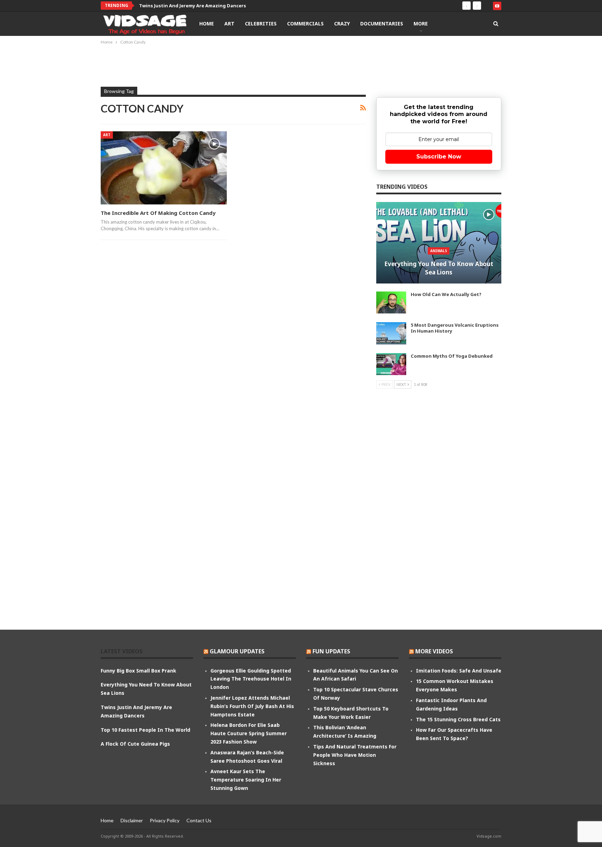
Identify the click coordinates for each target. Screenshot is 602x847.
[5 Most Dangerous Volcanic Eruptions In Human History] (391, 333)
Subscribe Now (438, 156)
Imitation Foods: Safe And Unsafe (458, 670)
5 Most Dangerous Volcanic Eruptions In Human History (455, 328)
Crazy (342, 23)
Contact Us (198, 820)
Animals (438, 250)
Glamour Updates (237, 651)
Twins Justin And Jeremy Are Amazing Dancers (192, 5)
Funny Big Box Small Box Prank (138, 670)
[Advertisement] (301, 65)
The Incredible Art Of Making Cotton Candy (158, 212)
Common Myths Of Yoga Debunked (452, 356)
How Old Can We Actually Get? (446, 294)
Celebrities (261, 23)
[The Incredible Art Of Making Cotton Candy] (164, 167)
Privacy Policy (164, 820)
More (421, 23)
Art (229, 23)
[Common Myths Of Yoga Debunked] (391, 364)
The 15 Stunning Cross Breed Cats (458, 719)
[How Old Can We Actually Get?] (391, 303)
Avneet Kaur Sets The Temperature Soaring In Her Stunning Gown (245, 779)
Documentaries (381, 23)
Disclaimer (132, 820)
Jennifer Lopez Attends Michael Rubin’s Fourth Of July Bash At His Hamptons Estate (252, 706)
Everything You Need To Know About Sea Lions (438, 268)
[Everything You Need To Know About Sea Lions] (439, 243)
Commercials (305, 23)
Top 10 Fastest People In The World (145, 729)
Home (206, 23)
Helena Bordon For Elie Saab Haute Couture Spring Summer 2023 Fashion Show (248, 733)
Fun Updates (331, 651)
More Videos (434, 651)
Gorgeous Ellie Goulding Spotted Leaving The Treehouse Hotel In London (250, 679)
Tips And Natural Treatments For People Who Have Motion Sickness (354, 755)
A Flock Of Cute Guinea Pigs (135, 743)
